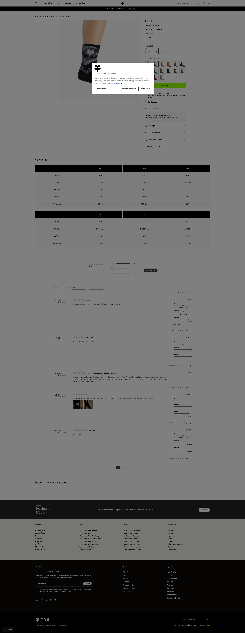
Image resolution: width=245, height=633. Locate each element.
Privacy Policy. (117, 83)
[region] (123, 78)
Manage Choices (101, 88)
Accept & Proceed (145, 88)
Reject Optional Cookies (129, 88)
